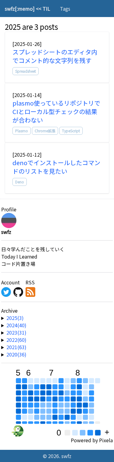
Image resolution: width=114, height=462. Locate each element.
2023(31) (16, 332)
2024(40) (16, 325)
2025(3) (15, 317)
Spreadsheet (25, 71)
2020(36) (16, 354)
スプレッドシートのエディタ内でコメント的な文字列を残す (54, 56)
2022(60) (16, 339)
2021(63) (16, 347)
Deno (19, 181)
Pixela (106, 440)
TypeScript (71, 130)
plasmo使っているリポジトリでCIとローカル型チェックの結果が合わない (56, 111)
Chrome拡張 (45, 130)
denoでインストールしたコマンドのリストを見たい (56, 166)
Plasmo (21, 130)
